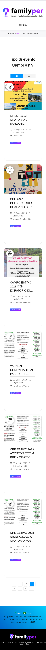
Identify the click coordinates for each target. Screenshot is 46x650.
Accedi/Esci (29, 642)
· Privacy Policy (23, 644)
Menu (24, 25)
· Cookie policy (40, 642)
